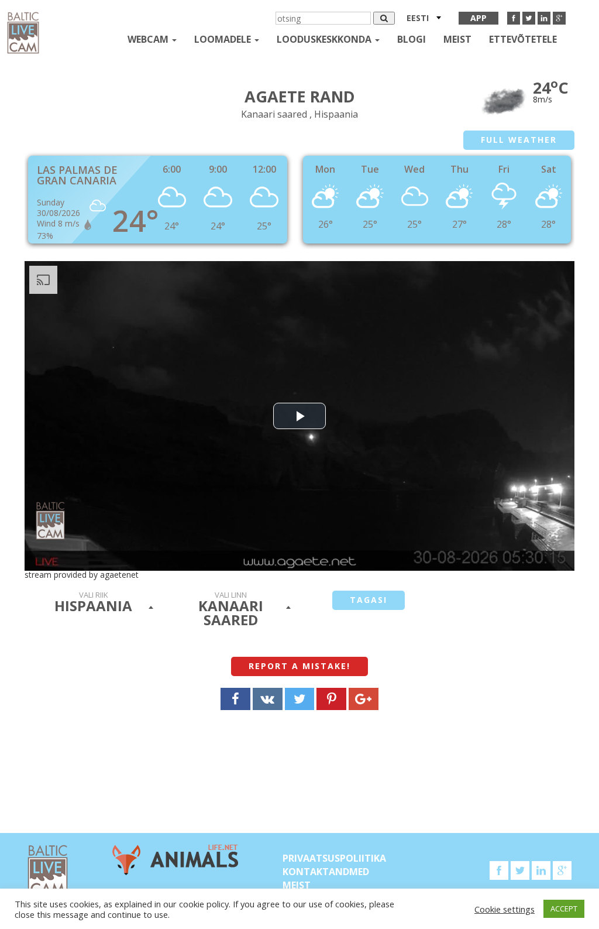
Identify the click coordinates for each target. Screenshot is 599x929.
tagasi (368, 599)
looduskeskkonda (325, 39)
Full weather (519, 139)
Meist (457, 39)
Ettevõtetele (523, 39)
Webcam (149, 39)
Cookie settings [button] (504, 909)
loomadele (223, 39)
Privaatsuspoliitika (334, 858)
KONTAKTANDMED (326, 871)
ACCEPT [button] (563, 908)
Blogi (411, 39)
